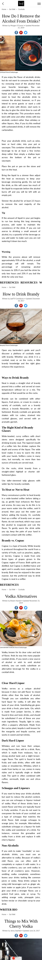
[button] (16, 32)
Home (4, 9)
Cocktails (21, 9)
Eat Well (12, 9)
